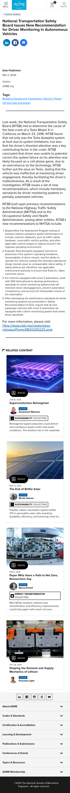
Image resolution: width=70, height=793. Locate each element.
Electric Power (52, 98)
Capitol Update (13, 14)
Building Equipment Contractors (22, 98)
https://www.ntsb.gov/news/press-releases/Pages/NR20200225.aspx (27, 327)
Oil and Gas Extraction (16, 103)
